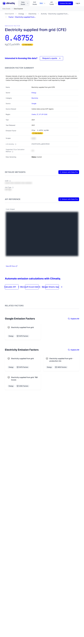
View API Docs (10, 266)
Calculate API (11, 287)
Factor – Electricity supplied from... (22, 17)
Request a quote (51, 58)
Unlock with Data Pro (70, 172)
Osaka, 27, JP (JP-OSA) (39, 114)
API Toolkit (51, 3)
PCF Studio (38, 3)
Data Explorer (9, 14)
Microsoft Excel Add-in (32, 287)
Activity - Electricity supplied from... (55, 14)
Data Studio (23, 3)
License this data (65, 3)
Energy (21, 14)
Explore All (75, 319)
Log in (78, 3)
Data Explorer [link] (18, 9)
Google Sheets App (52, 287)
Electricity (32, 14)
